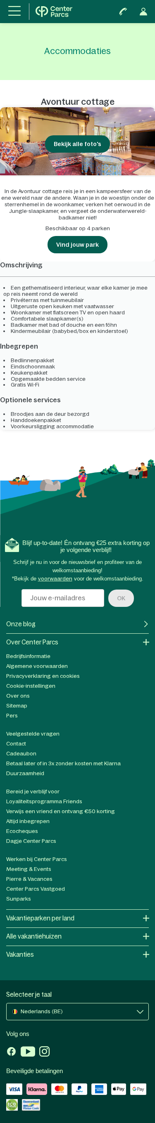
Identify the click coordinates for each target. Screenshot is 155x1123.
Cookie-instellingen (30, 686)
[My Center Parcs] (143, 11)
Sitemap (16, 706)
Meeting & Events (28, 869)
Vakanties (20, 954)
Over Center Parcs (32, 642)
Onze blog (21, 624)
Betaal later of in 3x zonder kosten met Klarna (63, 763)
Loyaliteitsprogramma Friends (44, 801)
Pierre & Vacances (29, 879)
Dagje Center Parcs (31, 841)
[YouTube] (28, 1052)
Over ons (18, 696)
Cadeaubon (21, 753)
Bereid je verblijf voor (33, 791)
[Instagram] (44, 1052)
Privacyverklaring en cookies (43, 676)
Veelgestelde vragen (33, 734)
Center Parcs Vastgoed (35, 889)
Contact (16, 744)
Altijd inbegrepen (28, 821)
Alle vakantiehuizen (34, 936)
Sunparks (18, 899)
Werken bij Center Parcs (36, 859)
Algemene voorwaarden (37, 666)
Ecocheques (22, 831)
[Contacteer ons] (123, 11)
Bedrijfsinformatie (28, 656)
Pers (12, 715)
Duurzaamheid (25, 773)
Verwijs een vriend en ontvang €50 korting (60, 811)
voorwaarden (55, 579)
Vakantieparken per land (40, 918)
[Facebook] (11, 1052)
